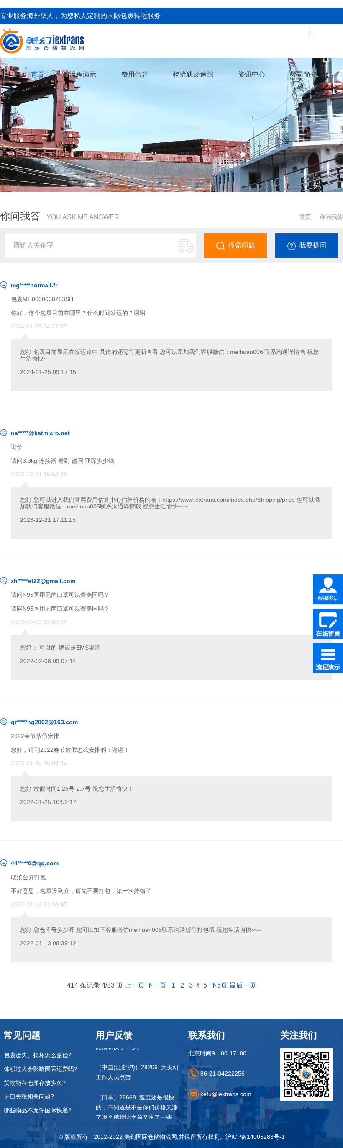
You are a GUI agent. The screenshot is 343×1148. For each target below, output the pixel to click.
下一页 (156, 985)
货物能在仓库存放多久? (35, 1082)
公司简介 (303, 74)
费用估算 (134, 74)
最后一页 (242, 985)
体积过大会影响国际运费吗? (40, 1068)
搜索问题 (241, 245)
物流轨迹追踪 (193, 74)
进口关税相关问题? (29, 1096)
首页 (37, 74)
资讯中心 (251, 74)
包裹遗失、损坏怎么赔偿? (38, 1055)
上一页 (135, 985)
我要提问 (312, 245)
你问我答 (331, 217)
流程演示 (82, 74)
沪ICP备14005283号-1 (255, 1136)
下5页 (219, 985)
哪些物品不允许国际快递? (38, 1110)
